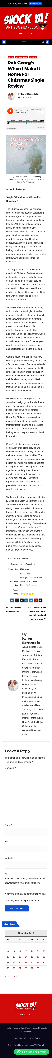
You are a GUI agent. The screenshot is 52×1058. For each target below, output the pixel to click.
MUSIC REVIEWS (21, 57)
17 (44, 957)
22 (32, 962)
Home (14, 1038)
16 (38, 957)
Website (9, 858)
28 (26, 968)
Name (8, 825)
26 (14, 968)
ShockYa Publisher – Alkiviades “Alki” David (26, 1045)
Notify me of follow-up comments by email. (25, 894)
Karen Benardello (29, 94)
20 (20, 962)
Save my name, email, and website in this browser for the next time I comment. (25, 880)
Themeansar (26, 1032)
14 (26, 957)
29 (32, 968)
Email (8, 841)
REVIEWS (33, 57)
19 (14, 962)
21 (26, 962)
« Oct (7, 976)
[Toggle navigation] (24, 42)
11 (8, 957)
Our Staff (22, 1038)
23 (38, 962)
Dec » (15, 976)
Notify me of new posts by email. (24, 900)
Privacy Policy (34, 1038)
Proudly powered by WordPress (18, 1028)
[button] (43, 42)
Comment (10, 768)
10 (44, 951)
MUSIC (10, 57)
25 (8, 968)
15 (32, 957)
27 (20, 968)
